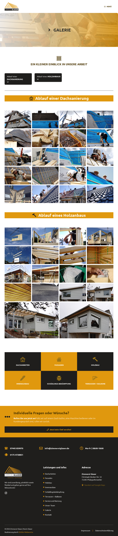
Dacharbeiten (23, 365)
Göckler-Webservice (26, 532)
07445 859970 (16, 448)
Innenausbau (22, 384)
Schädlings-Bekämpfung (59, 384)
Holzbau (95, 365)
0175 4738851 (16, 454)
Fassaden (59, 365)
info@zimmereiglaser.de (57, 448)
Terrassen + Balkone (95, 384)
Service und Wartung (53, 501)
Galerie (48, 510)
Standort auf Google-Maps (94, 485)
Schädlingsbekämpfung (54, 492)
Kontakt (48, 514)
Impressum (85, 530)
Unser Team (50, 505)
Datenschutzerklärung (104, 530)
